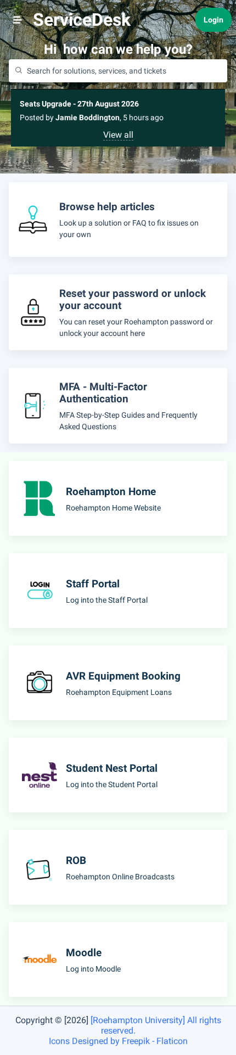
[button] (17, 20)
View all (118, 135)
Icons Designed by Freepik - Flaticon (118, 1041)
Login (213, 19)
